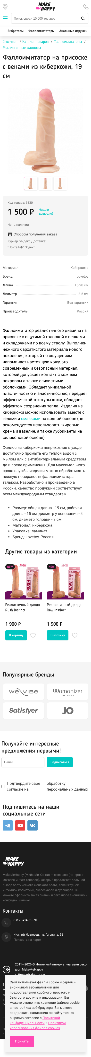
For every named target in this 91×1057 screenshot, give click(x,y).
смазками (31, 418)
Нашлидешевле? (46, 212)
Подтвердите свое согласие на (47, 786)
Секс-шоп (10, 42)
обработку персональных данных (67, 786)
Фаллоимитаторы (41, 31)
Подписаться (59, 762)
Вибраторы (16, 31)
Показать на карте (27, 940)
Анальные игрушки (73, 31)
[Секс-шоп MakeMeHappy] (45, 6)
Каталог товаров (35, 42)
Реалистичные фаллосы (22, 48)
